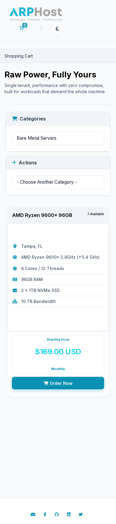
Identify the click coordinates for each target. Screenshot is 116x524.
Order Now (60, 383)
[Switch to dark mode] (57, 28)
